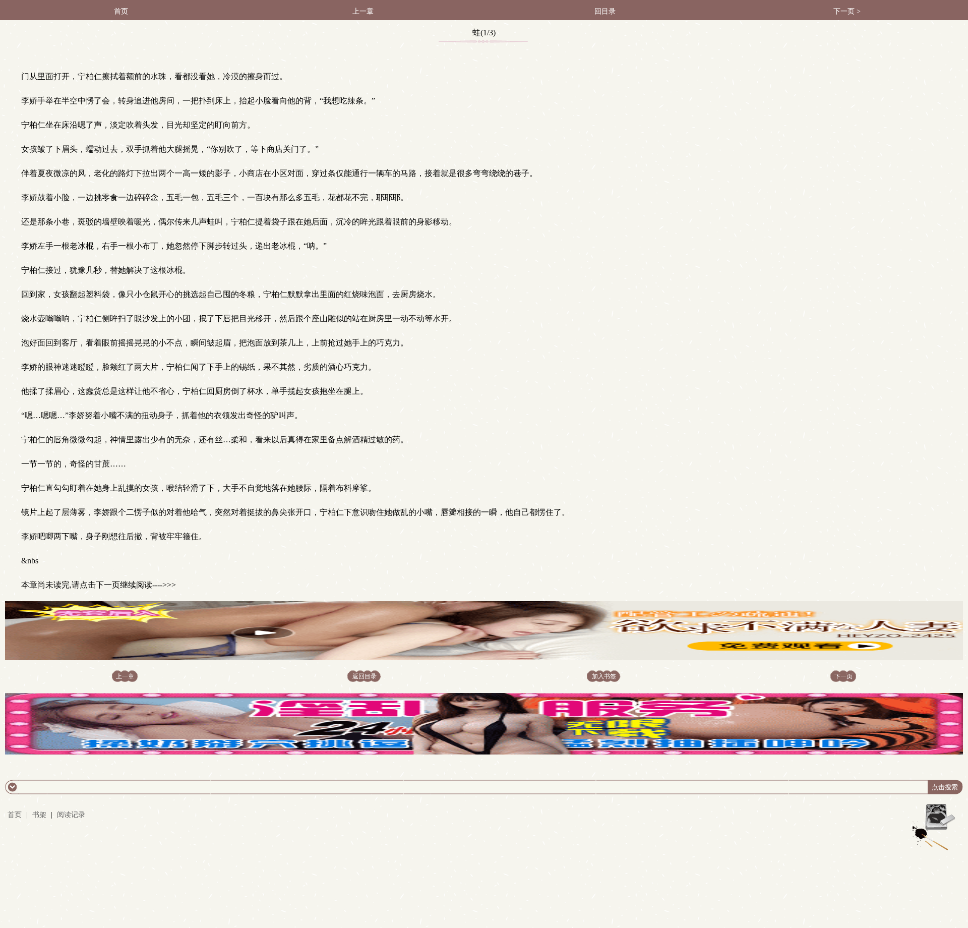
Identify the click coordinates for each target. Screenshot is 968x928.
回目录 (605, 11)
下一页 (843, 676)
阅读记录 (71, 815)
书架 (39, 815)
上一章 (363, 11)
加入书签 (604, 676)
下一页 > (847, 11)
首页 (121, 11)
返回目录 (364, 676)
